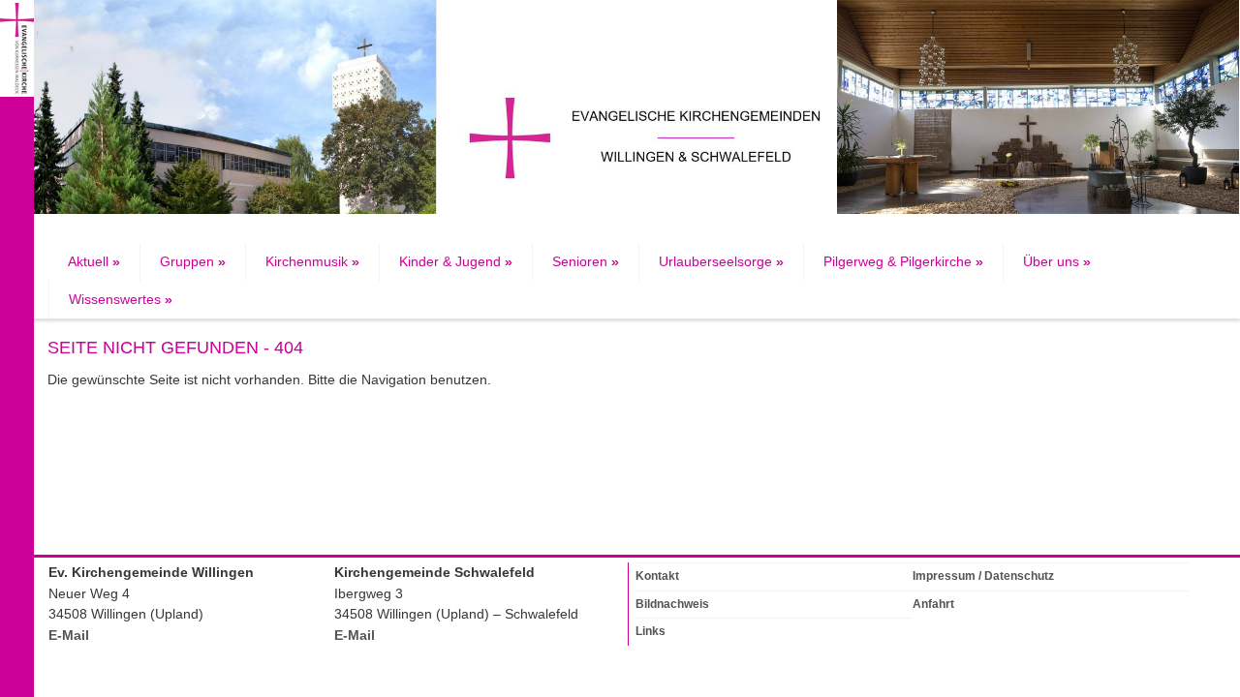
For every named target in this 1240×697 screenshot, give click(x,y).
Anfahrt (933, 604)
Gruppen (193, 262)
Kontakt (657, 576)
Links (651, 631)
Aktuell (94, 262)
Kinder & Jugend (455, 262)
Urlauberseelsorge (721, 262)
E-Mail (68, 635)
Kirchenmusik (312, 262)
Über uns (1057, 262)
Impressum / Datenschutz (983, 576)
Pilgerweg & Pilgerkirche (903, 262)
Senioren (585, 262)
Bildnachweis (672, 604)
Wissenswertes (120, 299)
